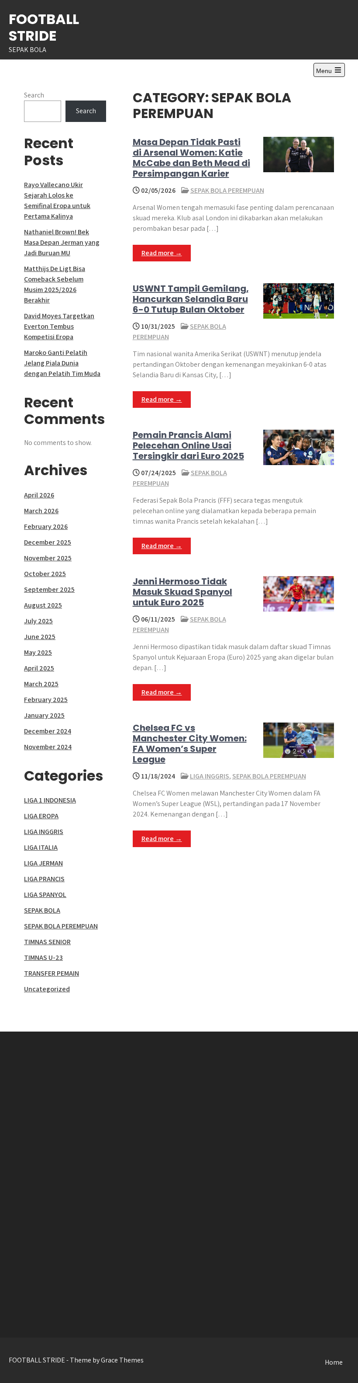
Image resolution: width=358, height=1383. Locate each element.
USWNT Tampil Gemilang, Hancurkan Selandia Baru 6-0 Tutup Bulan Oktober (191, 299)
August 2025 (43, 605)
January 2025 (44, 715)
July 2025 (38, 620)
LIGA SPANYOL (45, 894)
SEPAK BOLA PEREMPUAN (227, 190)
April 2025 (39, 668)
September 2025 (49, 589)
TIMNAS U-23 (43, 957)
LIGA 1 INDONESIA (50, 800)
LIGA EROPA (41, 815)
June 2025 (39, 636)
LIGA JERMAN (43, 863)
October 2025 (45, 573)
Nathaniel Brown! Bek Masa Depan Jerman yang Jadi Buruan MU (62, 242)
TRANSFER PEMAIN (51, 973)
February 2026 (46, 526)
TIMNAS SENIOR (47, 941)
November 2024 (48, 746)
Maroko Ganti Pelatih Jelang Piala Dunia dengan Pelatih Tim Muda (62, 363)
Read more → (161, 252)
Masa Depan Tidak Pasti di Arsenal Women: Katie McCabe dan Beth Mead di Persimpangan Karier (191, 158)
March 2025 (41, 683)
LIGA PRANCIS (44, 878)
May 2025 (38, 652)
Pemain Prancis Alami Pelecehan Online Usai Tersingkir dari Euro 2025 (188, 445)
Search (34, 95)
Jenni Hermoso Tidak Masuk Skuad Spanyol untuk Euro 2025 (182, 591)
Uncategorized (47, 989)
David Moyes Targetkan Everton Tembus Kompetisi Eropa (59, 326)
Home (334, 1362)
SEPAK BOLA (42, 910)
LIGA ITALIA (41, 847)
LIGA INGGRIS (209, 776)
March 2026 (41, 510)
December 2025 (47, 542)
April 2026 (39, 495)
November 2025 (48, 558)
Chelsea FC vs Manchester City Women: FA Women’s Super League (190, 743)
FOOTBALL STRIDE (44, 27)
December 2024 (47, 731)
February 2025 (46, 699)
